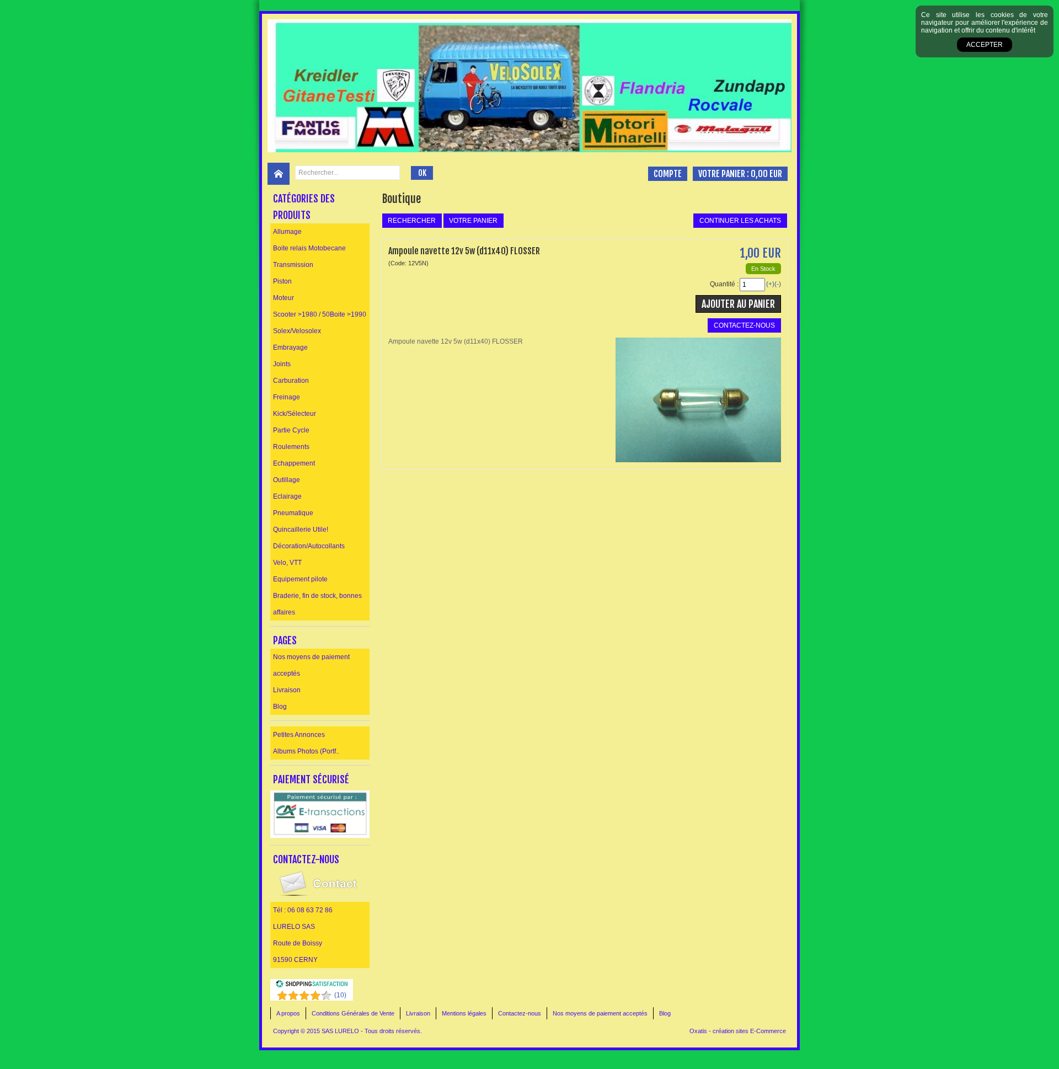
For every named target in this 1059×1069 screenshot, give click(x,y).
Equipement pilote (300, 579)
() (340, 995)
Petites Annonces (299, 735)
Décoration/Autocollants (309, 546)
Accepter (984, 45)
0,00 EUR (766, 173)
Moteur (283, 298)
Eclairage (287, 496)
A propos (288, 1013)
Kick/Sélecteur (294, 414)
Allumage (287, 232)
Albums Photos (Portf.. (306, 751)
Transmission (293, 265)
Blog (280, 706)
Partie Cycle (291, 430)
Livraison (287, 690)
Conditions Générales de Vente (353, 1013)
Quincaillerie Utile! (300, 529)
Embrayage (290, 347)
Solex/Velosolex (297, 331)
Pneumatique (293, 513)
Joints (282, 364)
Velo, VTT (287, 562)
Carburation (291, 380)
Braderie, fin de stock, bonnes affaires (317, 604)
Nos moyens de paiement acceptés (311, 665)
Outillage (286, 480)
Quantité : (724, 284)
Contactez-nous (519, 1013)
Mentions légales (464, 1013)
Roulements (291, 447)
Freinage (286, 397)
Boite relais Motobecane (309, 248)
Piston (282, 281)
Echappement (294, 463)
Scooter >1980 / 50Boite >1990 (319, 314)
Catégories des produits (304, 207)
